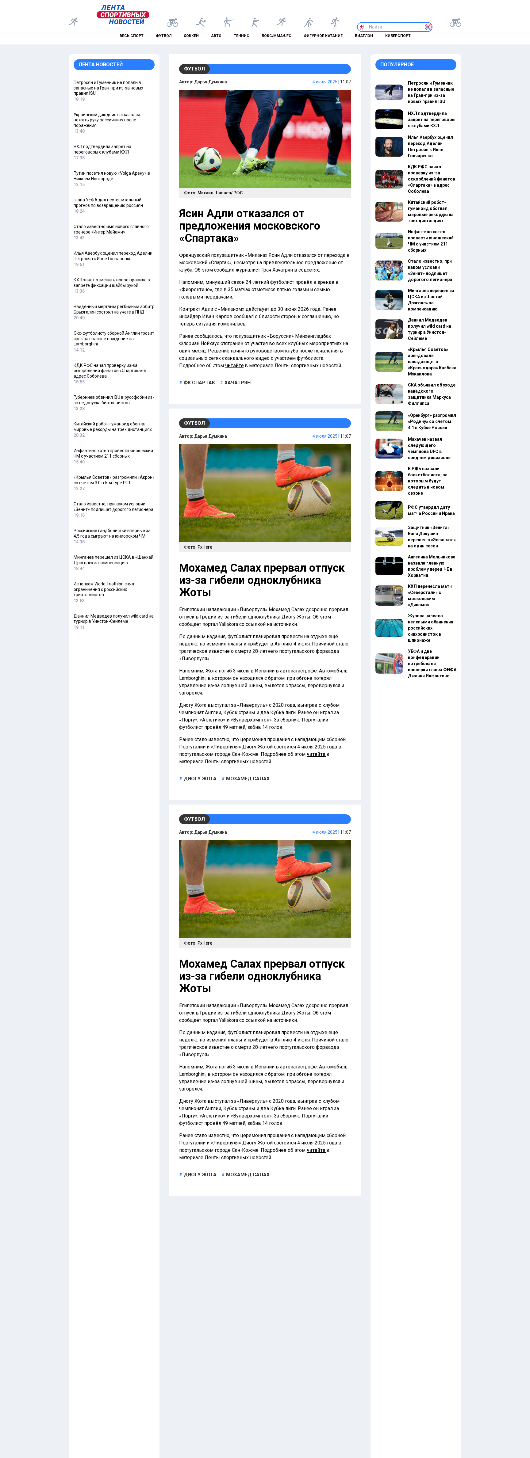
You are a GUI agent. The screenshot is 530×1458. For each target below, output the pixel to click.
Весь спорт (132, 36)
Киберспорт (398, 36)
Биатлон (364, 36)
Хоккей (191, 36)
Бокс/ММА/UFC (276, 36)
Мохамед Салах (247, 779)
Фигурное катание (323, 36)
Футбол (163, 36)
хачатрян (237, 383)
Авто (216, 36)
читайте (234, 365)
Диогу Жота (199, 779)
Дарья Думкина (210, 81)
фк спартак (198, 383)
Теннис (241, 36)
